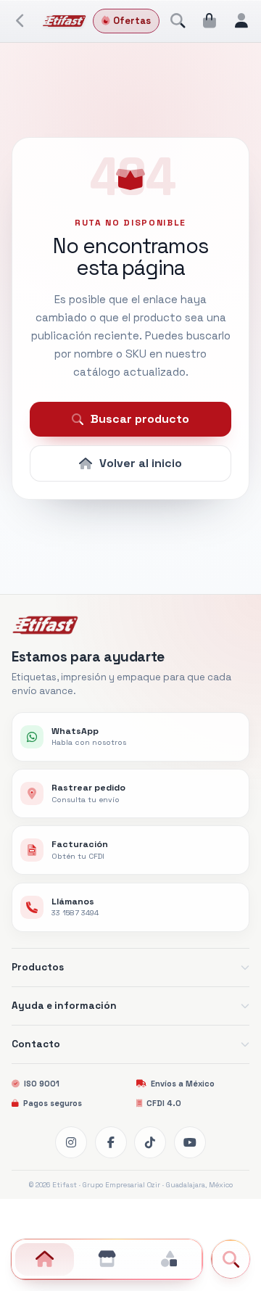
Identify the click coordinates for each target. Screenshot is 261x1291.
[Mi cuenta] (241, 21)
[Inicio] (44, 1259)
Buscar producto (140, 418)
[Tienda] (107, 1259)
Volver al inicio (140, 463)
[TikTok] (150, 1142)
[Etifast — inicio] (64, 21)
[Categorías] (168, 1259)
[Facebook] (111, 1142)
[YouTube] (190, 1142)
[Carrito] (209, 21)
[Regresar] (21, 21)
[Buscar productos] (177, 21)
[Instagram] (71, 1142)
